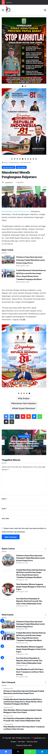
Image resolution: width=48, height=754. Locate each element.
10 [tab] (36, 159)
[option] (24, 442)
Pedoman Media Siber (24, 745)
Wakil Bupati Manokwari (24, 408)
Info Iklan (21, 741)
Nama (4, 498)
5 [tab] (22, 159)
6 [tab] (25, 159)
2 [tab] (25, 86)
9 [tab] (33, 159)
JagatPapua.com (39, 738)
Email (4, 508)
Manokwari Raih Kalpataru (24, 403)
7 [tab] (28, 159)
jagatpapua (9, 182)
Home (5, 162)
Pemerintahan (14, 162)
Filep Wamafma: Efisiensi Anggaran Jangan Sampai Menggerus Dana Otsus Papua (31, 586)
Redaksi (13, 741)
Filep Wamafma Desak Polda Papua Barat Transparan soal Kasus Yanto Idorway (30, 671)
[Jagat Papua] (8, 9)
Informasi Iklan (32, 741)
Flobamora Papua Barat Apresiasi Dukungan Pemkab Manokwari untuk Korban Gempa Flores (30, 260)
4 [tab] (20, 159)
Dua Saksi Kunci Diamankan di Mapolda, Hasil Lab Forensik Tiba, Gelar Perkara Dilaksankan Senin (29, 601)
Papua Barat (21, 167)
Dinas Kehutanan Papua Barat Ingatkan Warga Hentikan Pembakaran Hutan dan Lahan (24, 444)
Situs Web (5, 518)
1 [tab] (22, 86)
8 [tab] (30, 159)
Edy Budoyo (24, 398)
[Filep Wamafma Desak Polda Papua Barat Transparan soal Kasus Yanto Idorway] (8, 672)
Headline (24, 437)
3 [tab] (17, 159)
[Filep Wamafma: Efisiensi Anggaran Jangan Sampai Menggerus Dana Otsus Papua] (8, 589)
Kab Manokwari (25, 162)
